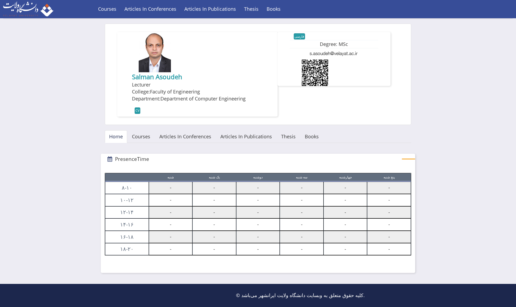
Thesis (251, 9)
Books (274, 9)
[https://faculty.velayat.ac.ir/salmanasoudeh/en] (315, 73)
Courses (107, 9)
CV (137, 110)
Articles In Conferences (150, 9)
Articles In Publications (210, 9)
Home (116, 136)
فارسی (299, 36)
